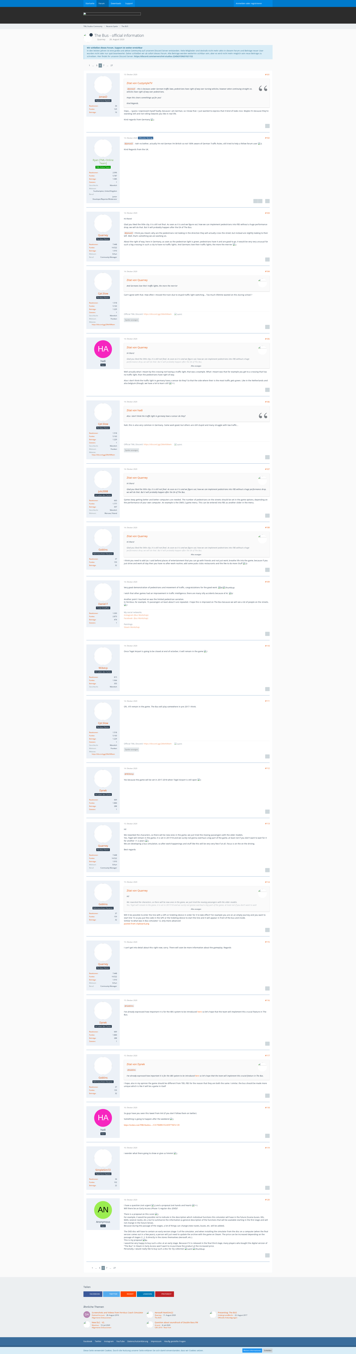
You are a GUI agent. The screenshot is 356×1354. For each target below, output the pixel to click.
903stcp (130, 774)
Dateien (92, 182)
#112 (267, 768)
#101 (267, 74)
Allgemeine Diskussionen (101, 1318)
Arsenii (157, 1325)
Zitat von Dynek (136, 1064)
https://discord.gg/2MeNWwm (103, 324)
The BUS (158, 1318)
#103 (267, 213)
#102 (267, 138)
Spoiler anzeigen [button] (131, 320)
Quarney (101, 39)
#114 (267, 882)
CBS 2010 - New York (163, 1327)
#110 (267, 645)
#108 (267, 527)
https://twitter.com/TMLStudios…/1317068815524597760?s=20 (152, 1125)
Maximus (95, 1325)
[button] (92, 1294)
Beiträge (92, 112)
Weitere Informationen (252, 1350)
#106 (267, 401)
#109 (267, 581)
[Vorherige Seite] (85, 65)
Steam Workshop (132, 627)
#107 (267, 469)
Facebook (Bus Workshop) (136, 618)
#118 (267, 1107)
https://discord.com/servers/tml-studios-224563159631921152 (163, 56)
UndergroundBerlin (225, 1315)
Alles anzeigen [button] (196, 366)
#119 (267, 1147)
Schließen (267, 1350)
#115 (267, 942)
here (199, 1011)
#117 (267, 1055)
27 (112, 65)
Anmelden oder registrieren (249, 3)
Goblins (130, 1006)
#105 (267, 338)
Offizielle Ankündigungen (227, 1318)
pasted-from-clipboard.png (136, 923)
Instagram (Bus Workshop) (136, 615)
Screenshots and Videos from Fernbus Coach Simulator (117, 1312)
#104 (267, 271)
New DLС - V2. (98, 1322)
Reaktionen (93, 106)
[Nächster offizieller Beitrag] (260, 201)
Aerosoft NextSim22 (164, 1312)
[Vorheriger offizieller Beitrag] (255, 201)
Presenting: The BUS (227, 1312)
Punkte (91, 109)
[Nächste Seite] (116, 65)
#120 (267, 1199)
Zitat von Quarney (137, 280)
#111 (267, 701)
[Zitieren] (267, 126)
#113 (267, 823)
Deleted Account (98, 1315)
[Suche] (268, 3)
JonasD (132, 88)
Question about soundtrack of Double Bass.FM (176, 1322)
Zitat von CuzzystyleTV (139, 83)
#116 (267, 1000)
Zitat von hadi (135, 410)
